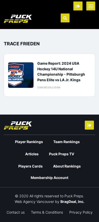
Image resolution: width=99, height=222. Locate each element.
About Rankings (67, 166)
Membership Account (49, 177)
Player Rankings (29, 142)
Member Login (77, 6)
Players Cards (30, 166)
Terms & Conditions (47, 212)
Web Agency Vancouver (34, 201)
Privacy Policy (81, 212)
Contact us (16, 212)
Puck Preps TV (61, 154)
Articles (32, 154)
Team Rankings (66, 142)
